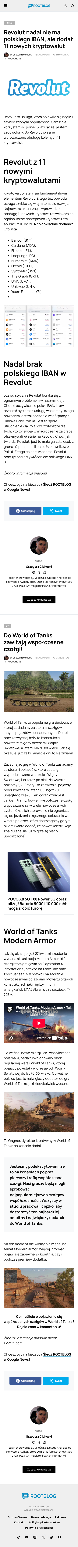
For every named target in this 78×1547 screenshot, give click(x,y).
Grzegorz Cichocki (39, 566)
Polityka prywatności (39, 1527)
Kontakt (19, 1522)
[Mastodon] (51, 1537)
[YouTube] (27, 1537)
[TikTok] (19, 1537)
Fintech (9, 22)
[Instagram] (35, 1537)
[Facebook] (59, 1537)
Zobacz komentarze (39, 599)
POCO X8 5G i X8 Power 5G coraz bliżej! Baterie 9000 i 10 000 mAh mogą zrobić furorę (38, 903)
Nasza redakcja (41, 1517)
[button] (6, 5)
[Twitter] (43, 1537)
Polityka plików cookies (44, 1522)
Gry (7, 625)
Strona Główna (17, 1517)
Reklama (60, 1517)
